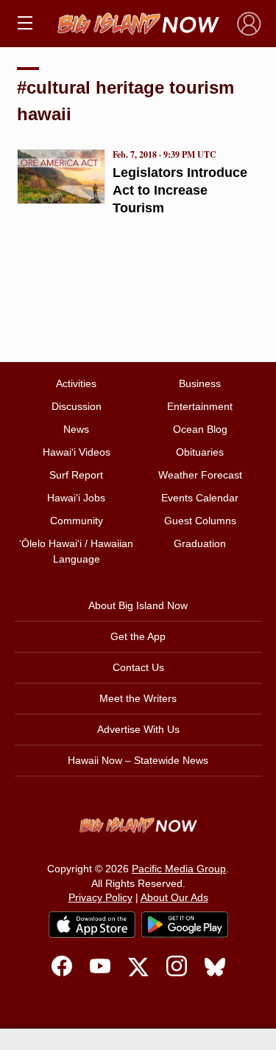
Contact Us (138, 667)
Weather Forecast (200, 475)
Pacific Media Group (179, 869)
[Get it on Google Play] (184, 924)
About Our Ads (174, 897)
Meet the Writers (138, 698)
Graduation (200, 543)
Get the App (138, 636)
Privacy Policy (100, 897)
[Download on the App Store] (92, 924)
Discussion (77, 406)
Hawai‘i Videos (76, 452)
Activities (76, 383)
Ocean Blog (200, 429)
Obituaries (200, 452)
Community (76, 520)
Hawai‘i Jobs (76, 498)
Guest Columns (200, 520)
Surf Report (76, 475)
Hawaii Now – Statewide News (138, 760)
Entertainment (200, 406)
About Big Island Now (138, 605)
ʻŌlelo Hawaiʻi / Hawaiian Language (76, 551)
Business (200, 383)
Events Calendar (199, 498)
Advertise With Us (138, 729)
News (76, 429)
